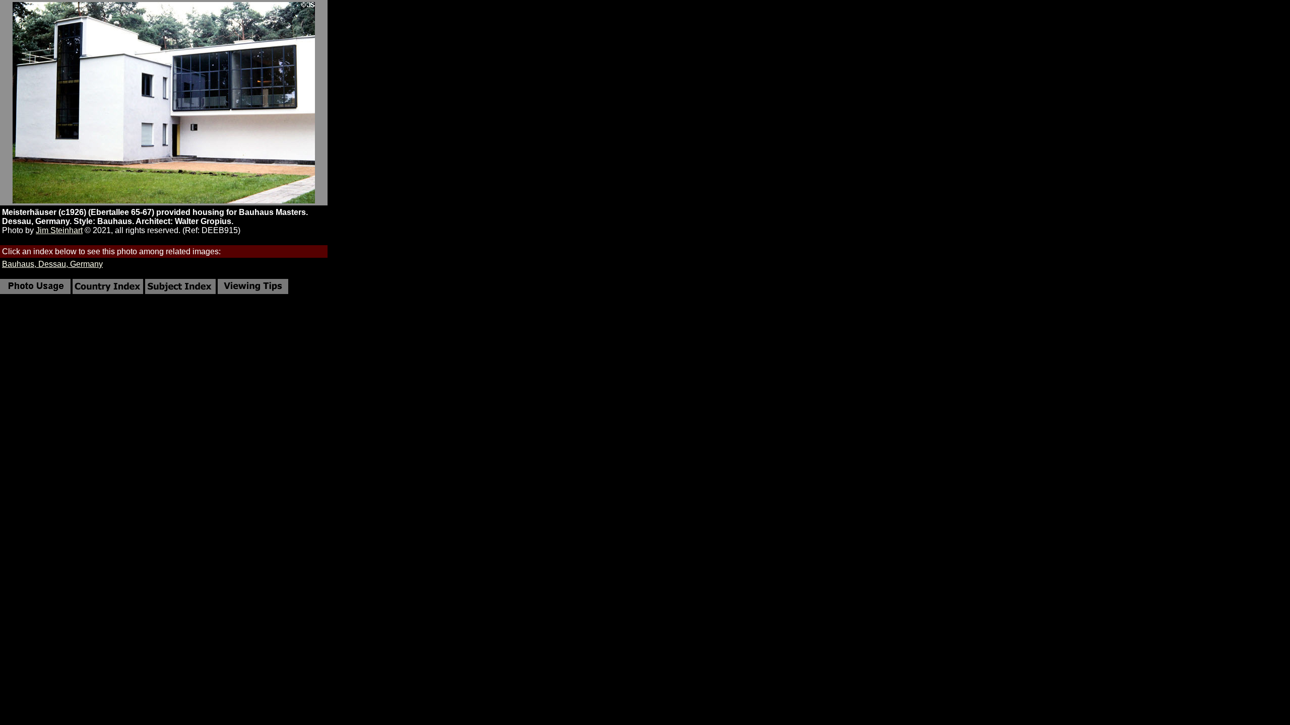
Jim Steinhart (59, 230)
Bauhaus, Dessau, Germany (52, 264)
